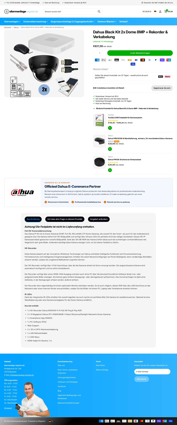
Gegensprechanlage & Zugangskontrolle (72, 21)
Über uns (61, 365)
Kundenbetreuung (65, 361)
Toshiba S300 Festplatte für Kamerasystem (125, 118)
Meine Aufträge (102, 370)
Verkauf (123, 21)
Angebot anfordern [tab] (99, 219)
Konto (98, 361)
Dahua (16, 27)
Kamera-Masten (106, 21)
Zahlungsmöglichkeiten (67, 377)
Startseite (7, 27)
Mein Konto (100, 365)
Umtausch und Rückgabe (68, 382)
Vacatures (62, 386)
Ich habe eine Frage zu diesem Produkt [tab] (64, 219)
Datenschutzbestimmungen (68, 403)
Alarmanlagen (11, 21)
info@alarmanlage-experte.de (22, 375)
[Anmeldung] (160, 11)
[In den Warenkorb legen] (110, 128)
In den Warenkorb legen (140, 53)
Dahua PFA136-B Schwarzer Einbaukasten (124, 160)
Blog (59, 391)
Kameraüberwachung (34, 21)
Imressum (8, 408)
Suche (99, 12)
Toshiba (111, 115)
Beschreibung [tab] (33, 219)
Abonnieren (142, 379)
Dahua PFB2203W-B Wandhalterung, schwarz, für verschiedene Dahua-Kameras (140, 138)
